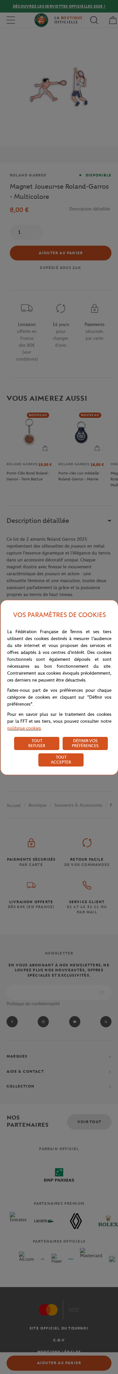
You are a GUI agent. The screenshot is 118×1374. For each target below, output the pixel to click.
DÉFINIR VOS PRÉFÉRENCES (85, 743)
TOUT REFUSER (36, 743)
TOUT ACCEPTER (61, 760)
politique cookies (24, 728)
